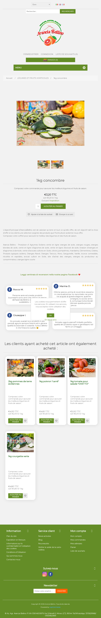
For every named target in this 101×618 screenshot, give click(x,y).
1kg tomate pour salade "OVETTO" (79, 382)
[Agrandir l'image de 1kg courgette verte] (20, 443)
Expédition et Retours (15, 540)
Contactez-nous (13, 559)
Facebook (44, 574)
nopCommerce (55, 607)
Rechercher (68, 11)
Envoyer (61, 591)
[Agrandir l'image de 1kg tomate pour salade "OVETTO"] (82, 368)
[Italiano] (56, 4)
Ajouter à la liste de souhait (41, 214)
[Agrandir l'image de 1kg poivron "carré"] (51, 368)
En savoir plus (50, 320)
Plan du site (11, 536)
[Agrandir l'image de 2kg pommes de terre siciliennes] (20, 368)
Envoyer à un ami (66, 214)
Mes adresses (76, 543)
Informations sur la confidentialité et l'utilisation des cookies (18, 546)
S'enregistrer (30, 54)
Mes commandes (77, 540)
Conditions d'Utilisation (16, 552)
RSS (56, 574)
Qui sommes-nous (14, 556)
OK (50, 315)
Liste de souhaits (77, 551)
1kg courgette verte (18, 456)
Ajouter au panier (53, 206)
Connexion (47, 54)
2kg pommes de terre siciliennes (20, 382)
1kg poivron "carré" (49, 381)
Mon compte (76, 536)
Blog (40, 540)
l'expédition (54, 201)
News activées (44, 536)
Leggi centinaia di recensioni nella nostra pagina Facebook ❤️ (50, 275)
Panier (73, 547)
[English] (60, 4)
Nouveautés (43, 543)
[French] (63, 4)
